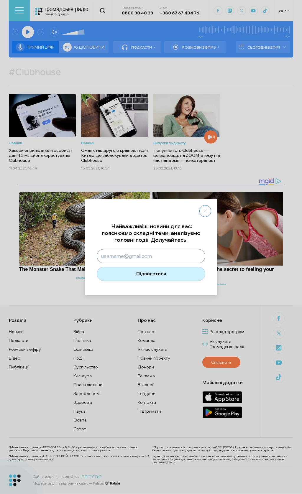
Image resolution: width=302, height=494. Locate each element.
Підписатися (151, 273)
